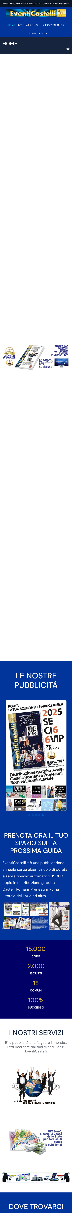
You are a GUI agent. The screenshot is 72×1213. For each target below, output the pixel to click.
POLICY (43, 33)
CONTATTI (30, 33)
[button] (29, 815)
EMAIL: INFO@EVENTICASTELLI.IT (20, 3)
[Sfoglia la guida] (36, 357)
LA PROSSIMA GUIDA (53, 25)
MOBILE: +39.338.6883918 (55, 3)
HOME (11, 25)
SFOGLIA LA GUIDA (28, 25)
